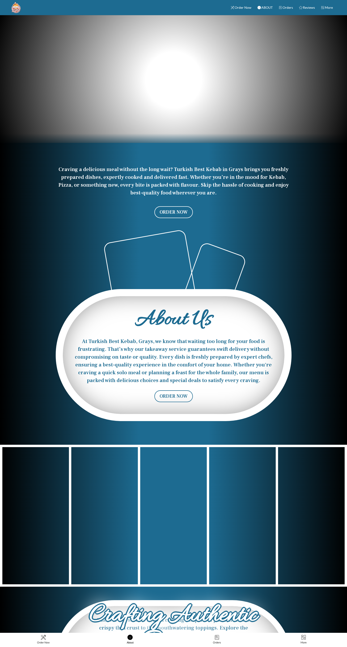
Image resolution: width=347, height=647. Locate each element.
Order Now (243, 7)
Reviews (309, 7)
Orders (288, 7)
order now (174, 333)
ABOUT (267, 7)
